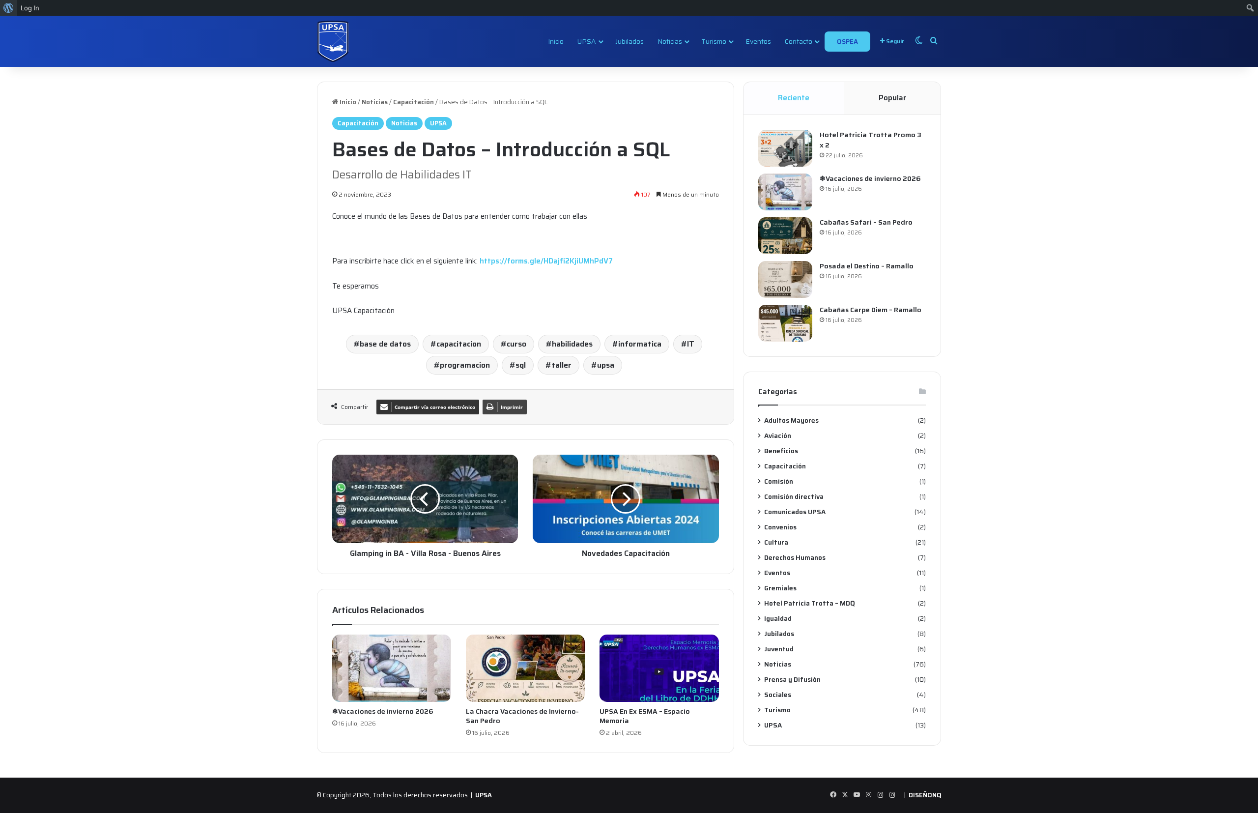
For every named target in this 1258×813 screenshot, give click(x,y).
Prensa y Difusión (792, 679)
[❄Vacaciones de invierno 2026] (391, 668)
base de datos (385, 344)
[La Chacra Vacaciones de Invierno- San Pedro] (525, 668)
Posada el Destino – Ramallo (867, 266)
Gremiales (780, 588)
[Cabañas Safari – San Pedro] (785, 235)
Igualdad (778, 618)
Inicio (556, 41)
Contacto (798, 41)
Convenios (780, 527)
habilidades (572, 344)
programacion (465, 365)
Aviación (777, 436)
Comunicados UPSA (795, 512)
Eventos (758, 41)
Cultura (776, 542)
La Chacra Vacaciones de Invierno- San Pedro (522, 716)
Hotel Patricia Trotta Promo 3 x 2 (870, 139)
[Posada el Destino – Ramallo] (785, 279)
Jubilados (629, 41)
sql (520, 365)
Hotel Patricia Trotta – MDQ (809, 603)
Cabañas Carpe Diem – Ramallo (870, 309)
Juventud (779, 649)
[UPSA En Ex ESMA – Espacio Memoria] (659, 668)
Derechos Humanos (795, 557)
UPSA (586, 41)
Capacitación (413, 102)
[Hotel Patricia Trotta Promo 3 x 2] (785, 148)
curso (516, 344)
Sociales (777, 695)
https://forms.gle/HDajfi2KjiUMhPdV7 (546, 261)
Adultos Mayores (791, 420)
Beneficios (781, 451)
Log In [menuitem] (30, 8)
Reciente (793, 98)
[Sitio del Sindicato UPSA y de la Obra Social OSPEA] (333, 41)
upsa (605, 365)
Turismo (713, 41)
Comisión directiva (794, 497)
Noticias (670, 41)
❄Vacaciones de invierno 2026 (382, 711)
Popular (892, 98)
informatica (639, 344)
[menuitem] (8, 8)
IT (690, 344)
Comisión (778, 481)
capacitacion (458, 344)
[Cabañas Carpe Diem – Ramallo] (785, 323)
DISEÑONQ (925, 795)
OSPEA (847, 41)
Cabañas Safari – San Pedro (866, 222)
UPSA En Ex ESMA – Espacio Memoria (645, 716)
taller (561, 365)
